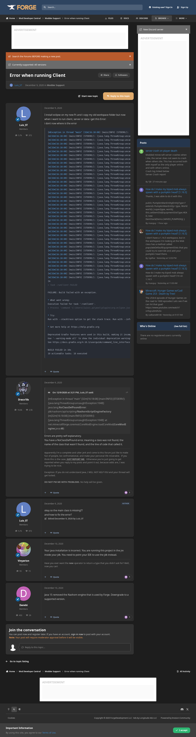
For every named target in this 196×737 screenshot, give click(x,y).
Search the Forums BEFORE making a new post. (36, 56)
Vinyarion (23, 560)
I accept (183, 730)
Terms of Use (49, 732)
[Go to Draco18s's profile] (23, 388)
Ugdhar (151, 258)
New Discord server (153, 29)
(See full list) (180, 326)
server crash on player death (161, 150)
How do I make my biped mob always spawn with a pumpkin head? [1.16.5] (166, 191)
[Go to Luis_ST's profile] (11, 85)
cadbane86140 (155, 314)
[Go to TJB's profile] (141, 151)
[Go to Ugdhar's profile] (141, 231)
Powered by (175, 718)
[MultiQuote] (45, 371)
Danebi (23, 605)
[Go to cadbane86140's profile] (141, 291)
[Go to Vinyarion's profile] (23, 549)
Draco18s (23, 399)
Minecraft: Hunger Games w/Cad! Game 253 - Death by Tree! (164, 292)
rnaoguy (152, 223)
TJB (149, 181)
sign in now (77, 634)
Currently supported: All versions (29, 64)
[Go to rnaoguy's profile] (141, 190)
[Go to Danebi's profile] (23, 593)
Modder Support (55, 85)
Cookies (11, 718)
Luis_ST (18, 85)
